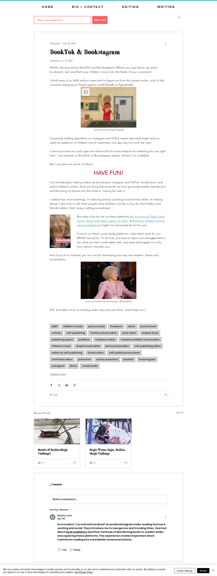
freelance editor (105, 339)
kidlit (55, 326)
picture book (148, 326)
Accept (203, 570)
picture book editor (117, 346)
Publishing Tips (57, 374)
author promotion (107, 359)
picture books (96, 326)
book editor (129, 332)
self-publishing (76, 332)
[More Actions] (165, 517)
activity (56, 332)
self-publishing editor (147, 346)
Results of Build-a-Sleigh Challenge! (53, 451)
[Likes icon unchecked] (59, 550)
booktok (128, 359)
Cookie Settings (185, 570)
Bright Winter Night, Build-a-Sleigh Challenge (107, 451)
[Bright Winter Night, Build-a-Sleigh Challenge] (109, 431)
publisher (84, 339)
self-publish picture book (124, 352)
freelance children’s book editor (140, 339)
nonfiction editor (62, 359)
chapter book (150, 332)
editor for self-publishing (67, 352)
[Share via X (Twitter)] (59, 385)
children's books (73, 326)
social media (89, 365)
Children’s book (61, 346)
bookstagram (147, 359)
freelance (116, 326)
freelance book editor (103, 332)
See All (179, 412)
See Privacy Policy (84, 572)
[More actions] (165, 43)
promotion (84, 359)
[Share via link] (74, 385)
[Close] (213, 570)
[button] (179, 17)
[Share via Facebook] (51, 385)
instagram (58, 365)
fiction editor (96, 352)
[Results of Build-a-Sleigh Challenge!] (57, 431)
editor (131, 326)
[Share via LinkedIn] (66, 385)
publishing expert (62, 339)
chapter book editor (88, 346)
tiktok (73, 365)
